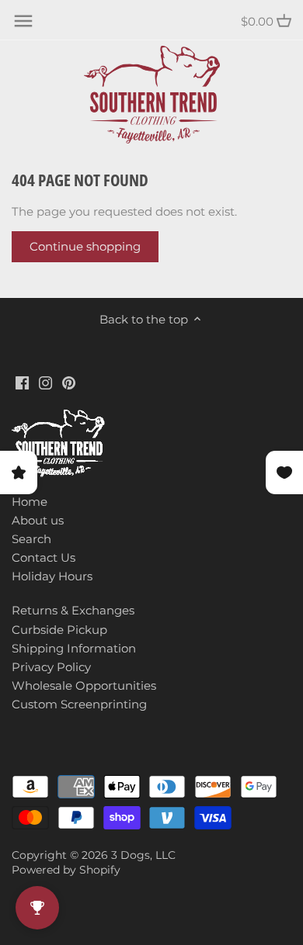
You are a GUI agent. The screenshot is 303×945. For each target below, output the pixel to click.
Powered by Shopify (66, 870)
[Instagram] (45, 381)
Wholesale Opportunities (84, 685)
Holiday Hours (52, 576)
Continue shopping (85, 246)
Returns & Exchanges (73, 610)
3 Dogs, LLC (143, 855)
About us (38, 520)
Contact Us (43, 557)
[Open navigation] (23, 21)
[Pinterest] (68, 381)
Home (29, 501)
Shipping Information (74, 648)
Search (31, 538)
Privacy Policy (51, 666)
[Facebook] (22, 381)
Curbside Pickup (59, 629)
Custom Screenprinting (79, 704)
